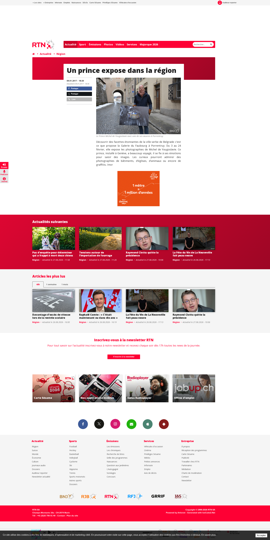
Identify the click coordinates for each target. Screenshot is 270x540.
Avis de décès (150, 473)
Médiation (186, 469)
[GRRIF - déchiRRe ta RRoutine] (158, 496)
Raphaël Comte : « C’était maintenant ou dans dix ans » (98, 316)
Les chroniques (114, 450)
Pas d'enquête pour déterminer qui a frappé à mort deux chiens (52, 254)
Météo (147, 458)
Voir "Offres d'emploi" (153, 388)
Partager (74, 88)
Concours (111, 477)
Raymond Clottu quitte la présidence (142, 254)
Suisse (35, 450)
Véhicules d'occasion (127, 3)
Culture (35, 462)
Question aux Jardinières (118, 465)
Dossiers (36, 469)
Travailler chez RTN (190, 462)
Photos (108, 44)
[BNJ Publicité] (65, 496)
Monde (35, 454)
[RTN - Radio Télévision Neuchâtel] (111, 496)
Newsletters (131, 424)
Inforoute (58, 3)
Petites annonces (152, 462)
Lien (73, 99)
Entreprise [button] (48, 3)
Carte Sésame (95, 3)
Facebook (83, 424)
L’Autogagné (112, 469)
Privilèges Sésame (110, 3)
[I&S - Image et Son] (181, 496)
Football (73, 446)
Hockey (72, 450)
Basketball (74, 454)
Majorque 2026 (149, 44)
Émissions (95, 44)
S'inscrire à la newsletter (123, 357)
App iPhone (148, 424)
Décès (85, 3)
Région (60, 54)
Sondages (111, 473)
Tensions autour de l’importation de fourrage (95, 254)
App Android (164, 424)
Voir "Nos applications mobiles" (59, 388)
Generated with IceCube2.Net (201, 513)
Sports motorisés (77, 477)
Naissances (76, 3)
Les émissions (113, 446)
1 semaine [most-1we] (51, 284)
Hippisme (73, 469)
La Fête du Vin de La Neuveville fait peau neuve (192, 254)
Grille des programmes (117, 458)
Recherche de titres (115, 454)
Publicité (185, 458)
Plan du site (72, 515)
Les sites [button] (37, 3)
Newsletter (187, 480)
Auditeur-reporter (229, 3)
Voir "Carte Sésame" (199, 388)
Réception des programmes (194, 450)
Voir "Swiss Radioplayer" (106, 388)
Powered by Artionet (175, 513)
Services (132, 44)
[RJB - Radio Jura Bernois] (88, 496)
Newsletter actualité (41, 477)
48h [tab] (38, 284)
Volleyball (73, 458)
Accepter (261, 535)
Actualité (70, 44)
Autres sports (75, 480)
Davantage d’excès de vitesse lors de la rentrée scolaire (51, 316)
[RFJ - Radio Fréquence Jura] (135, 496)
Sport (82, 44)
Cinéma (147, 450)
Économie (36, 458)
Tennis (72, 473)
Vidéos (120, 44)
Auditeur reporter (40, 473)
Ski (70, 465)
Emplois (67, 3)
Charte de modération (192, 473)
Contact (185, 477)
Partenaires (187, 465)
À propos (186, 446)
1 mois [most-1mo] (64, 284)
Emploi (147, 469)
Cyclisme (73, 462)
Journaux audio (39, 465)
